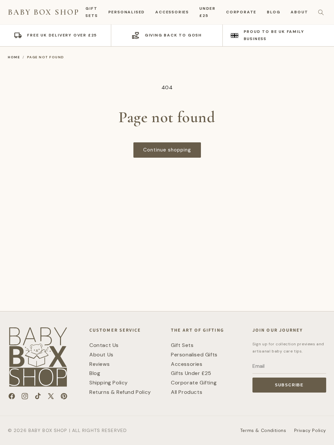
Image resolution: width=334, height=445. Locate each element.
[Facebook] (12, 396)
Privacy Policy (310, 430)
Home (14, 57)
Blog (273, 12)
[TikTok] (38, 396)
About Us (101, 354)
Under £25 (207, 12)
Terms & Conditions (263, 430)
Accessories (172, 12)
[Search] (320, 12)
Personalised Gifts (194, 354)
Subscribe (289, 385)
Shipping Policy (108, 382)
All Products (186, 392)
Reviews (99, 364)
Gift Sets (91, 12)
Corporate (241, 12)
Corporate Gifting (194, 382)
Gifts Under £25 (191, 373)
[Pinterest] (64, 396)
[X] (51, 396)
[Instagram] (25, 396)
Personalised (126, 12)
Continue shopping (167, 150)
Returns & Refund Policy (120, 392)
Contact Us (104, 345)
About (299, 12)
